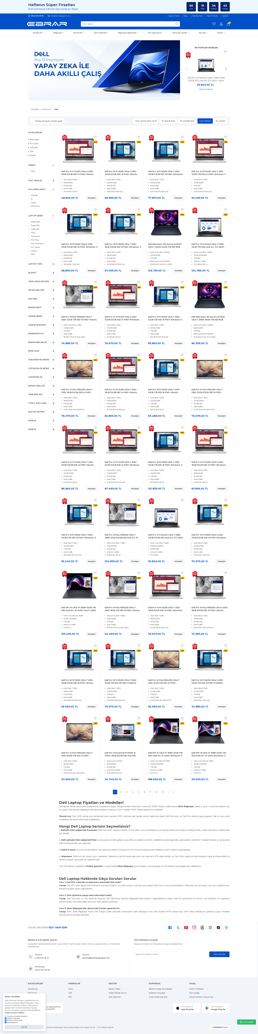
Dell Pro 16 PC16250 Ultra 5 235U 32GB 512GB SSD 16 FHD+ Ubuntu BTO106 (121, 174)
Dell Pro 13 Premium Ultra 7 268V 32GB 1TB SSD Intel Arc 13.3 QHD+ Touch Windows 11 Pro (207, 247)
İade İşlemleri (115, 997)
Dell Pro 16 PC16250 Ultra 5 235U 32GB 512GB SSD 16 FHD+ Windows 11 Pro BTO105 (208, 538)
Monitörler (77, 33)
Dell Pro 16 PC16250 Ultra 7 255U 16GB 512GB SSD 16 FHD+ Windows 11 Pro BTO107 (123, 247)
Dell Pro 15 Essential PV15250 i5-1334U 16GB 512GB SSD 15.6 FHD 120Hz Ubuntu (120, 756)
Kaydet (24, 1027)
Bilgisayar (57, 33)
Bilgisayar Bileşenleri (127, 33)
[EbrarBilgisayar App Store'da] (186, 1008)
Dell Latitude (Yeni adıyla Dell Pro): (79, 840)
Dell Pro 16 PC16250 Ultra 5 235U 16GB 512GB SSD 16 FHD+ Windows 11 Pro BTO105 (79, 247)
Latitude (34, 147)
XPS (32, 151)
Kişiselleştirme (12, 1022)
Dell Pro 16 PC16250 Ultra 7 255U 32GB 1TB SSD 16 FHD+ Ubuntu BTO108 (164, 392)
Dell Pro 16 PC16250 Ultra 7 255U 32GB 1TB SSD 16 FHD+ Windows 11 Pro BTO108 (165, 465)
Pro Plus (35, 240)
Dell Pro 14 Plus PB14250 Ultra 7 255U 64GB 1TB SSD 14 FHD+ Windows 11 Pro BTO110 (76, 756)
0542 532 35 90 (37, 16)
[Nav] (186, 69)
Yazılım (220, 33)
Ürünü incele (205, 89)
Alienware (34, 139)
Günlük (34, 195)
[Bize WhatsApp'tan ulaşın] (31, 968)
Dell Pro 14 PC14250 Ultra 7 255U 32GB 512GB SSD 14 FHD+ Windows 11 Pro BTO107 (122, 465)
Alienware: (66, 856)
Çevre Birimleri (100, 33)
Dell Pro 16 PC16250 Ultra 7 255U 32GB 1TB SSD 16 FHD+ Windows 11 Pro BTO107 (165, 320)
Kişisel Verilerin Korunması (201, 997)
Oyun (33, 202)
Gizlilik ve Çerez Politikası (14, 1013)
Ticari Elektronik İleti (158, 997)
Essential (35, 225)
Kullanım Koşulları (157, 993)
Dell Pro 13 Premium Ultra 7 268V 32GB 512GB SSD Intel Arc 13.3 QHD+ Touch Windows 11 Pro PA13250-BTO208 (206, 79)
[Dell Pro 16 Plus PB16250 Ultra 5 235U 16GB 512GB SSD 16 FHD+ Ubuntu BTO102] (209, 587)
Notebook (37, 33)
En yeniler (220, 121)
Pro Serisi (34, 143)
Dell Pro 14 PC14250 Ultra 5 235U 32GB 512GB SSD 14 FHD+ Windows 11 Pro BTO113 (122, 320)
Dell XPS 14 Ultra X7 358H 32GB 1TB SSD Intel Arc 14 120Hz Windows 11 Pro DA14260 (165, 756)
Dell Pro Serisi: (68, 850)
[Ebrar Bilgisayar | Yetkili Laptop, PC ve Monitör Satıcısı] (47, 24)
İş (32, 199)
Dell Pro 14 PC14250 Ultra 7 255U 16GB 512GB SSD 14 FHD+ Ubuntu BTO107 (121, 392)
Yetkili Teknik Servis (117, 993)
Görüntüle (219, 954)
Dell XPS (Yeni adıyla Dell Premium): (79, 830)
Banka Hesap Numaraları (160, 989)
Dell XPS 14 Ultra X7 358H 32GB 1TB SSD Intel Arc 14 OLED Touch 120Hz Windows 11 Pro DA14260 (78, 610)
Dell (33, 171)
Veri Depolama (154, 33)
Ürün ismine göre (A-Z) (146, 121)
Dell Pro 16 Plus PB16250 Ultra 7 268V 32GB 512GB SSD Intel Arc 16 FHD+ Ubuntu (121, 538)
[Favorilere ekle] (225, 51)
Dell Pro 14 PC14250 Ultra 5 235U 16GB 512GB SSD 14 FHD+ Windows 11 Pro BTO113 (208, 465)
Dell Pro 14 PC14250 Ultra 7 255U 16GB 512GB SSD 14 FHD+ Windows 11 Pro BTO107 (165, 610)
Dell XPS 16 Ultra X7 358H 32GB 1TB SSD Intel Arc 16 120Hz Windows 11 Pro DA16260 (208, 756)
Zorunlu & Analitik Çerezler (17, 1016)
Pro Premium (37, 243)
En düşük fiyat (168, 121)
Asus (70, 989)
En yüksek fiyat (187, 121)
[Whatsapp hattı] (246, 1022)
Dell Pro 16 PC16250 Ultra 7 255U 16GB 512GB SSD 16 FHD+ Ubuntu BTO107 (77, 683)
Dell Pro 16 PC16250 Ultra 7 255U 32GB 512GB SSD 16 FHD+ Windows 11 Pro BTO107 (165, 174)
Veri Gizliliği (194, 993)
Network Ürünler (179, 33)
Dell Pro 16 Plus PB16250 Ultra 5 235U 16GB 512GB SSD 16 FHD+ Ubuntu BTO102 (209, 610)
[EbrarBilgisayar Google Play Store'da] (216, 1008)
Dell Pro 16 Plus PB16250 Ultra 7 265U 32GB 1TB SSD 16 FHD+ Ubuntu (79, 318)
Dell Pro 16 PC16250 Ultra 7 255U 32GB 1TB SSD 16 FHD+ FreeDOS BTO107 (120, 683)
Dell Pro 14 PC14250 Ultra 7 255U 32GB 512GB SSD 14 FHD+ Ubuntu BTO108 (77, 465)
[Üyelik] (221, 23)
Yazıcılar (202, 33)
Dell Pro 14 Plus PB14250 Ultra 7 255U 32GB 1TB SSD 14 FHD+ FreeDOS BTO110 (163, 683)
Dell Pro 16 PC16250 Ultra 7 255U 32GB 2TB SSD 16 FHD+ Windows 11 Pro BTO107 (78, 538)
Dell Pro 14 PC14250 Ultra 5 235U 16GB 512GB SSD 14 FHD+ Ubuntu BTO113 (77, 174)
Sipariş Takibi (114, 989)
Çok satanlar (205, 121)
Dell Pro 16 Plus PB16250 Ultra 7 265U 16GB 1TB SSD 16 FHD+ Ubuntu (122, 609)
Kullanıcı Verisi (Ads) (14, 1020)
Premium (35, 206)
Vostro (33, 155)
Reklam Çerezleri (13, 1018)
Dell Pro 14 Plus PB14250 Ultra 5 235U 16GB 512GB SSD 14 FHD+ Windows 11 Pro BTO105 (76, 392)
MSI (70, 997)
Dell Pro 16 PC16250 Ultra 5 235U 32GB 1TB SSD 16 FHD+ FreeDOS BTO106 (207, 683)
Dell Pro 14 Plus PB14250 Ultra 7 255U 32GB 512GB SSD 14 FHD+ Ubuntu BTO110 (207, 392)
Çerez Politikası (196, 989)
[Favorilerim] (214, 24)
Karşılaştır (92, 198)
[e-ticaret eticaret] (220, 1027)
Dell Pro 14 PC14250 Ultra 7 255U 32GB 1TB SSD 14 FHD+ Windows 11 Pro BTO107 (208, 174)
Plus (33, 232)
